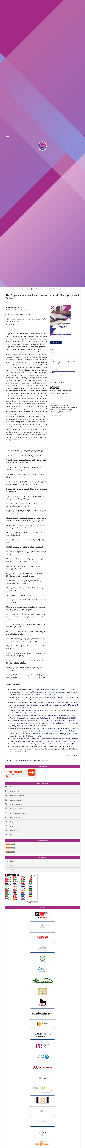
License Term (14, 830)
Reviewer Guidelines (16, 808)
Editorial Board (14, 787)
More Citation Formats (58, 416)
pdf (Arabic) (56, 342)
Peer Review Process (17, 795)
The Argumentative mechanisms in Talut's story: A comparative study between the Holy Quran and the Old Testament (41, 748)
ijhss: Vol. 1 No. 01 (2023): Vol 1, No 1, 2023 (41, 694)
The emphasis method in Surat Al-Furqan (57, 697)
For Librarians (10, 869)
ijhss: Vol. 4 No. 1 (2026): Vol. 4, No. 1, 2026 (28, 736)
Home (7, 289)
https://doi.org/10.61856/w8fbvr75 (18, 314)
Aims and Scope (15, 791)
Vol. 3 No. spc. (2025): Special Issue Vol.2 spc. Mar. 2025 (35, 289)
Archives (14, 289)
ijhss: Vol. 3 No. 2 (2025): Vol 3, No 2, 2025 (62, 717)
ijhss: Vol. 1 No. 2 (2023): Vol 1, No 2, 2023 (64, 741)
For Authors (9, 865)
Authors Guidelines (16, 804)
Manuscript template (16, 834)
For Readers (9, 861)
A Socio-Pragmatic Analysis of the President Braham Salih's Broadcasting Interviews (47, 710)
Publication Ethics (15, 800)
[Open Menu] (8, 137)
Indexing (13, 826)
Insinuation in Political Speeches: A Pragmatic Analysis (38, 743)
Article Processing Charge (18, 813)
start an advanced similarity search (26, 760)
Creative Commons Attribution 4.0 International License (61, 393)
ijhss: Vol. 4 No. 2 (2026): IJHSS (39, 725)
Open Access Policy (16, 817)
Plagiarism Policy (15, 821)
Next (75, 755)
